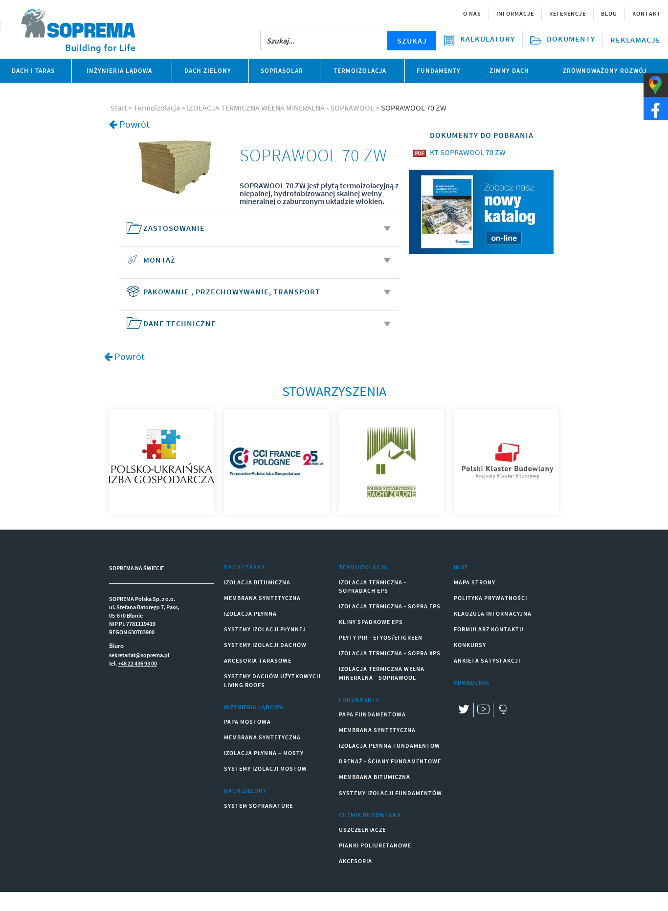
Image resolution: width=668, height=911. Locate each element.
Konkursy (470, 644)
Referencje (567, 13)
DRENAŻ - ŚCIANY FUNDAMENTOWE (390, 761)
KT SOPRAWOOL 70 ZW (468, 152)
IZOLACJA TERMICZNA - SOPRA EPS (390, 606)
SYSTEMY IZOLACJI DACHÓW (265, 644)
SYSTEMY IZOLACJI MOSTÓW (265, 768)
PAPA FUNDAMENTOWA (372, 714)
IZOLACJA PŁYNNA (250, 613)
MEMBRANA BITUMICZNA (374, 776)
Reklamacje (635, 39)
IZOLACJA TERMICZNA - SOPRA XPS (390, 653)
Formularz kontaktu (489, 629)
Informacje (515, 13)
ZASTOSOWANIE (174, 228)
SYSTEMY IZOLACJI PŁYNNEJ (265, 629)
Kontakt (646, 13)
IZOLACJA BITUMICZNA (257, 582)
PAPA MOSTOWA (247, 721)
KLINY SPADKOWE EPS (371, 621)
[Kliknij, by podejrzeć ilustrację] (174, 166)
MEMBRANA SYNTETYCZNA (262, 597)
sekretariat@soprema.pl (139, 655)
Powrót (134, 124)
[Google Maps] (502, 710)
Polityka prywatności (490, 597)
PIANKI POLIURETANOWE (375, 845)
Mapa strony (474, 582)
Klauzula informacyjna (493, 613)
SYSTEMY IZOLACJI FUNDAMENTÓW (390, 793)
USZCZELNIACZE (362, 829)
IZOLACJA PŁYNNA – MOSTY (264, 752)
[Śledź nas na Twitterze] (463, 710)
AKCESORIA (355, 861)
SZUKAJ (412, 40)
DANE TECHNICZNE (179, 323)
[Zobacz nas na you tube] (483, 710)
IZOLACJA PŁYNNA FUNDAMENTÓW (389, 745)
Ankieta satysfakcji (487, 660)
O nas (472, 13)
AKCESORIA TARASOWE (257, 660)
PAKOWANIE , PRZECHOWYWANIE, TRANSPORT (231, 291)
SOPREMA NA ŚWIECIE (136, 568)
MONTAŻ (159, 260)
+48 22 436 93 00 (137, 663)
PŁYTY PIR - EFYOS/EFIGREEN (381, 637)
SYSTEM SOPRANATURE (258, 805)
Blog (609, 13)
